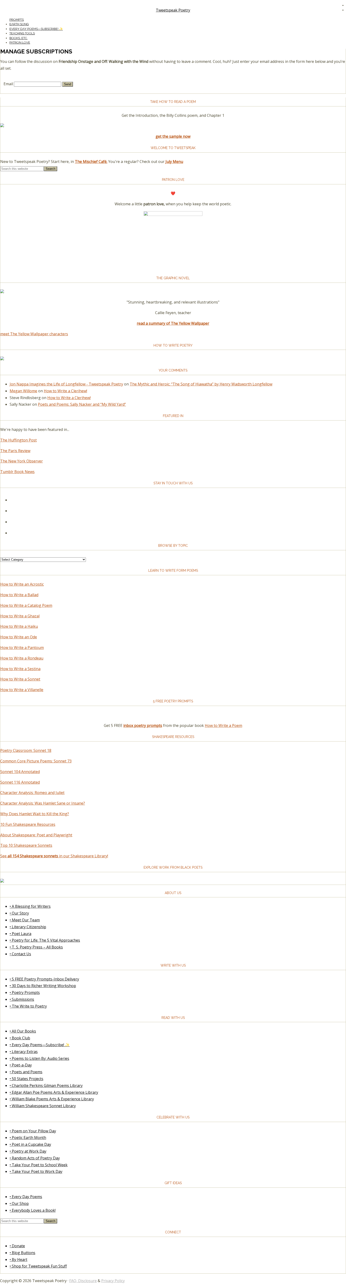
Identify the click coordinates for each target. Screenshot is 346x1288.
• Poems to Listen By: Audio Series (39, 1058)
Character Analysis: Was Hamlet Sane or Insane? (42, 803)
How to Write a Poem (223, 725)
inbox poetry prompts (142, 725)
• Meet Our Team (25, 920)
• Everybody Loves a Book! (33, 1210)
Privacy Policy (113, 1280)
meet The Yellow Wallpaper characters (34, 333)
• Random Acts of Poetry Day (35, 1158)
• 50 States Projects (26, 1078)
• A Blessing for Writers (30, 906)
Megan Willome (23, 390)
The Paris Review (15, 450)
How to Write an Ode (18, 637)
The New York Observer (21, 461)
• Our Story (19, 913)
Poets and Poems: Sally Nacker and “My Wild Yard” (82, 404)
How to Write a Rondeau (21, 658)
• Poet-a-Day (21, 1065)
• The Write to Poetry (28, 1006)
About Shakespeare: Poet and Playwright (36, 835)
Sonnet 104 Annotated (20, 771)
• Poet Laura (20, 933)
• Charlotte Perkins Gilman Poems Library (46, 1085)
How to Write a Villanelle (21, 689)
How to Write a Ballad (19, 594)
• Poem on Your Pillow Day (33, 1131)
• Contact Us (20, 953)
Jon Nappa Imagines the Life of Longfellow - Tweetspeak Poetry (66, 384)
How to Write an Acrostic (22, 584)
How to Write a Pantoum (22, 647)
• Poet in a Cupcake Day (30, 1144)
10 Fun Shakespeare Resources (27, 824)
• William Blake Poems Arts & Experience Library (52, 1099)
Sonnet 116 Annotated (20, 782)
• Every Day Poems (26, 1196)
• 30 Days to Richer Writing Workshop (43, 985)
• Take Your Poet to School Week (39, 1164)
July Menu (174, 161)
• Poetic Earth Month (28, 1137)
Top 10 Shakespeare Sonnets (26, 845)
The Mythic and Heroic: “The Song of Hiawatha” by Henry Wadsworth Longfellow (201, 384)
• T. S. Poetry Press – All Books (36, 947)
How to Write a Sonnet (20, 679)
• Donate (17, 1245)
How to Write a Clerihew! (65, 390)
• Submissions (22, 999)
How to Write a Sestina (20, 668)
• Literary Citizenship (28, 926)
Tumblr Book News (17, 471)
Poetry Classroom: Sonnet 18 (25, 750)
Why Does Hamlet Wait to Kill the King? (34, 813)
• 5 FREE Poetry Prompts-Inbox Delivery (44, 979)
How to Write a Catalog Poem (26, 605)
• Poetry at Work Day (28, 1151)
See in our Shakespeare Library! (54, 856)
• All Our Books (23, 1031)
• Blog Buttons (22, 1252)
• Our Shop (19, 1203)
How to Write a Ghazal (20, 616)
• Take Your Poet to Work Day (36, 1171)
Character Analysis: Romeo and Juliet (32, 792)
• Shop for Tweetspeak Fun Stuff (38, 1266)
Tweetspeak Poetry (173, 10)
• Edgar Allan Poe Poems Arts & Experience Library (54, 1092)
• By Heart (18, 1259)
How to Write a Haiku (19, 626)
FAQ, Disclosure (83, 1280)
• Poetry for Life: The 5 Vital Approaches (45, 940)
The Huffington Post (18, 440)
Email (8, 83)
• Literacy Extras (24, 1051)
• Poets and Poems (26, 1071)
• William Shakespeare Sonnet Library (43, 1105)
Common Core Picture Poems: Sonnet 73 (36, 761)
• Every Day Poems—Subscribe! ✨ (40, 1044)
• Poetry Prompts (25, 992)
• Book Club (20, 1038)
